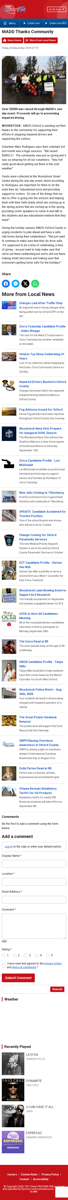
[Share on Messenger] (16, 284)
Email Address (12, 891)
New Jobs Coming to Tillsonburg (41, 492)
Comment (9, 909)
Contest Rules (29, 1174)
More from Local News (43, 40)
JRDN (29, 1111)
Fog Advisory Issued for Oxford (41, 409)
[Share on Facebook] (6, 284)
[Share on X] (25, 284)
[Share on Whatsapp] (35, 284)
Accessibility (40, 1179)
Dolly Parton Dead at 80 (35, 768)
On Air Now (55, 9)
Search (57, 989)
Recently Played (17, 1047)
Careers (12, 1174)
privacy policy (53, 963)
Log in (9, 846)
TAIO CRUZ (32, 1085)
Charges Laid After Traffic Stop (40, 303)
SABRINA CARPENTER (39, 1137)
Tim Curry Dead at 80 (33, 641)
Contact (24, 1179)
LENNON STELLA (35, 1059)
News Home (14, 40)
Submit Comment (18, 978)
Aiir (35, 1191)
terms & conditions (24, 967)
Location (8, 873)
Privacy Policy (50, 1174)
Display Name (12, 856)
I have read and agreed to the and (34, 965)
